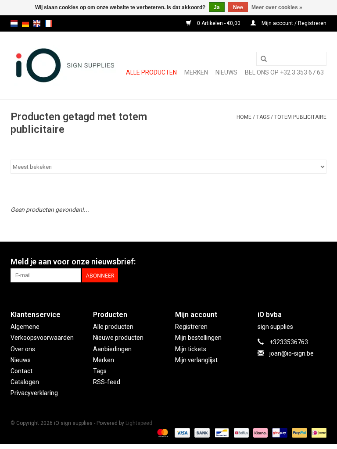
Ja (217, 7)
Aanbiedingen (112, 349)
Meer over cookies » (276, 7)
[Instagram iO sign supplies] (319, 262)
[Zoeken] (263, 59)
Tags (262, 117)
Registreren (191, 326)
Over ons (23, 349)
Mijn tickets (190, 349)
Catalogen (25, 381)
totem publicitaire (300, 117)
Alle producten (151, 72)
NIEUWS (226, 72)
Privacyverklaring (34, 392)
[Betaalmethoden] (162, 432)
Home (244, 117)
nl (14, 23)
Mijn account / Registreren (293, 23)
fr (48, 23)
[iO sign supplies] (64, 65)
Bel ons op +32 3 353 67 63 (284, 72)
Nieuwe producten (118, 337)
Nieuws (21, 359)
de (25, 23)
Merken (196, 72)
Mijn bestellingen (198, 337)
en (36, 23)
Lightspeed (138, 423)
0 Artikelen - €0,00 (219, 23)
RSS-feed (106, 381)
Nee (238, 7)
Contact (21, 370)
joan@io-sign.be (291, 353)
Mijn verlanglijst (196, 359)
